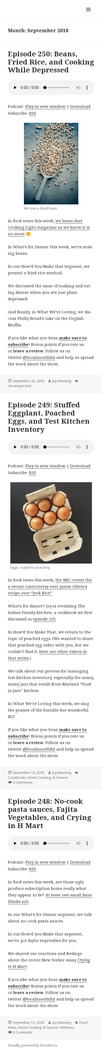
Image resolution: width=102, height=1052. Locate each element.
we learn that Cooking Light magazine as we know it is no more (49, 227)
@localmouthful (39, 357)
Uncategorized (19, 386)
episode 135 (44, 619)
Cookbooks (17, 777)
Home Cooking (39, 777)
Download (80, 106)
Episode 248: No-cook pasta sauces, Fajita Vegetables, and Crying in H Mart (49, 813)
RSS (32, 113)
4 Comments (23, 782)
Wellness (67, 1027)
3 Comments (23, 1032)
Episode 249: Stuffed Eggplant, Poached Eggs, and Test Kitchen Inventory (49, 417)
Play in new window (45, 106)
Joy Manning (61, 381)
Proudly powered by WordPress (32, 1045)
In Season (60, 777)
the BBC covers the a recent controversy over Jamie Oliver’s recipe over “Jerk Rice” (50, 586)
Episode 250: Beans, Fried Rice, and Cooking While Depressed (51, 62)
